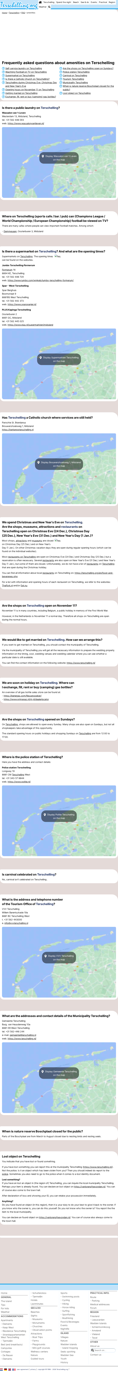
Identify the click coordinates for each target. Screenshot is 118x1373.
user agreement (23, 1369)
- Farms (35, 1340)
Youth (64, 1358)
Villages (65, 1337)
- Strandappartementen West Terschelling (13, 1336)
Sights (34, 1315)
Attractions (36, 1333)
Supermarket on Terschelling (20, 75)
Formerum (7, 269)
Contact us (95, 1354)
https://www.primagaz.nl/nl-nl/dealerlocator (26, 699)
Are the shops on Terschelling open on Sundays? (88, 68)
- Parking (95, 1300)
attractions (21, 540)
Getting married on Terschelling (21, 93)
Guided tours (37, 1358)
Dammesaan (10, 231)
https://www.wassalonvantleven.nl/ (26, 123)
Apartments (7, 1320)
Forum (93, 1308)
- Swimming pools (70, 1296)
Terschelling (48, 2)
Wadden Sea (67, 1355)
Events (94, 2)
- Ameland (95, 1330)
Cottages (5, 1351)
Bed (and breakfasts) (12, 1344)
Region (112, 2)
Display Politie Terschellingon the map (61, 816)
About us (95, 1346)
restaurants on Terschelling (22, 556)
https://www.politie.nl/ (19, 781)
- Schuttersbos (38, 1293)
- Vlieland (95, 1334)
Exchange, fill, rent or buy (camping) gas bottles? (30, 96)
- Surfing (65, 1311)
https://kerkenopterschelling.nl (17, 429)
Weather (43, 7)
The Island (6, 1301)
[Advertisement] (59, 37)
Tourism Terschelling (73, 79)
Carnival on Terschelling (75, 75)
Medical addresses (100, 1304)
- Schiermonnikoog (100, 1327)
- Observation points (41, 1330)
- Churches (36, 1326)
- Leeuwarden (97, 1319)
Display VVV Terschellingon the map (60, 958)
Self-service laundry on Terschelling (23, 68)
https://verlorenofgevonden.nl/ (89, 1186)
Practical (103, 2)
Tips (3, 1305)
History (64, 1362)
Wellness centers (39, 1351)
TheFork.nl (7, 585)
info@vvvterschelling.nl (16, 923)
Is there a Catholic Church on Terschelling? (27, 79)
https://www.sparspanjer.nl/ (22, 304)
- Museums (37, 1319)
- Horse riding (68, 1307)
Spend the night (63, 2)
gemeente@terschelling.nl (23, 1035)
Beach (76, 2)
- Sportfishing (68, 1314)
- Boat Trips (37, 1337)
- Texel (93, 1337)
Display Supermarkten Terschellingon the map (61, 359)
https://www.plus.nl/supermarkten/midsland (30, 324)
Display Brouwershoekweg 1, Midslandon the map (60, 464)
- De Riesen (7, 1355)
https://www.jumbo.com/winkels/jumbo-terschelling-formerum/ (41, 280)
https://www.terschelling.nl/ (81, 663)
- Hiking (65, 1303)
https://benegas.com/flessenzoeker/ (22, 695)
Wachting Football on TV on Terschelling (26, 72)
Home (4, 1293)
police (5, 1174)
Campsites (6, 1348)
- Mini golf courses (40, 1348)
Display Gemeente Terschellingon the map (61, 1073)
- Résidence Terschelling (13, 1331)
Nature (34, 1355)
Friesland (94, 1316)
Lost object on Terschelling (77, 93)
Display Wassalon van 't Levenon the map (61, 158)
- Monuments (38, 1322)
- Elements (6, 1324)
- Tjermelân (7, 1340)
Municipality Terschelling (75, 82)
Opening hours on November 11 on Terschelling (29, 89)
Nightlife (65, 1328)
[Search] (49, 7)
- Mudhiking (67, 1318)
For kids (5, 1308)
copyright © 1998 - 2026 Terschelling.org (53, 1369)
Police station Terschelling (76, 72)
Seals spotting (68, 1351)
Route (93, 1297)
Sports (64, 1293)
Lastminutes (37, 1303)
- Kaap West (7, 1327)
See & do (85, 2)
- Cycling (65, 1300)
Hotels (34, 1300)
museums (37, 540)
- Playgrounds (38, 1344)
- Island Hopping (69, 1348)
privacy (33, 1369)
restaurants (69, 527)
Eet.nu (24, 585)
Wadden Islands (69, 1344)
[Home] (40, 2)
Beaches (35, 1312)
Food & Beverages (70, 1321)
